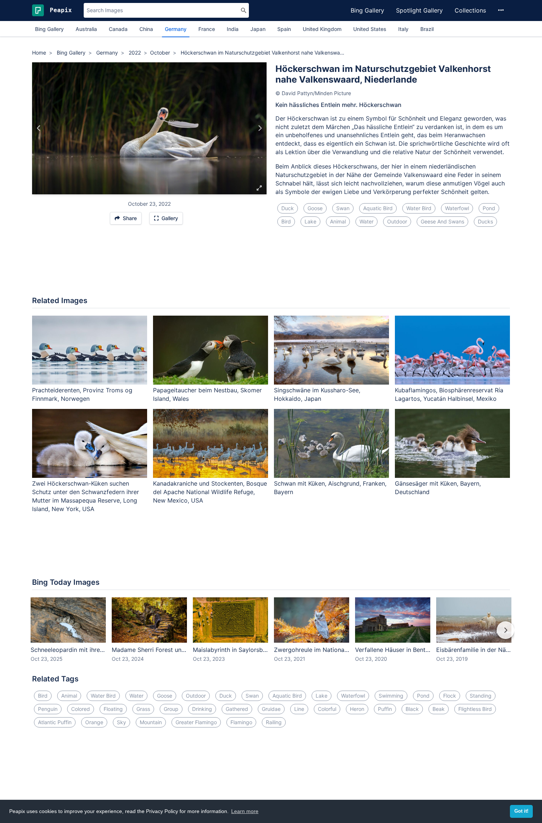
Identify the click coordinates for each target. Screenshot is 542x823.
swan (343, 208)
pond (489, 208)
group (171, 709)
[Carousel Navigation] (271, 635)
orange (94, 722)
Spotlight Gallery (419, 10)
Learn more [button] (244, 811)
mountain (151, 722)
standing (480, 695)
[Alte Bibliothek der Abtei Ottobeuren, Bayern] (260, 128)
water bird (418, 208)
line (299, 709)
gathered (237, 709)
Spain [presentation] (284, 29)
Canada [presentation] (118, 29)
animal (338, 221)
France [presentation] (206, 29)
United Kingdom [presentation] (322, 29)
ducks (485, 221)
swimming (391, 695)
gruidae (271, 709)
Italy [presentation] (403, 29)
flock (449, 695)
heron (357, 709)
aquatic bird (378, 208)
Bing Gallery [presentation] (49, 29)
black (412, 709)
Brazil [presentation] (427, 29)
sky (121, 722)
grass (143, 709)
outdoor (397, 221)
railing (274, 722)
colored (80, 709)
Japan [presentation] (257, 29)
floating (113, 709)
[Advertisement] (271, 266)
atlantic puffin (55, 722)
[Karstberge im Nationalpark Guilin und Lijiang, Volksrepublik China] (39, 128)
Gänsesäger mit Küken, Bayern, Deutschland (438, 488)
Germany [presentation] (176, 29)
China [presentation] (146, 29)
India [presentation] (233, 29)
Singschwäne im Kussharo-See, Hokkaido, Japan (317, 394)
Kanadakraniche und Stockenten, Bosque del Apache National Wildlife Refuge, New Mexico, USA (210, 492)
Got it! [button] (521, 811)
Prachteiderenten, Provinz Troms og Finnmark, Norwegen (82, 394)
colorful (327, 709)
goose (315, 208)
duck (287, 208)
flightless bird (475, 709)
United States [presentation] (369, 29)
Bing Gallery (367, 10)
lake (310, 221)
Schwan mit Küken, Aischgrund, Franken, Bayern (330, 488)
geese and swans (442, 221)
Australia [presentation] (86, 29)
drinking (202, 709)
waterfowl (457, 208)
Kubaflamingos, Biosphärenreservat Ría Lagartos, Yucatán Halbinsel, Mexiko (449, 394)
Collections (470, 10)
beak (438, 709)
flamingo (241, 722)
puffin (385, 709)
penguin (48, 709)
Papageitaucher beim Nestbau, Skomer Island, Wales (207, 394)
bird (286, 221)
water (366, 221)
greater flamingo (196, 722)
